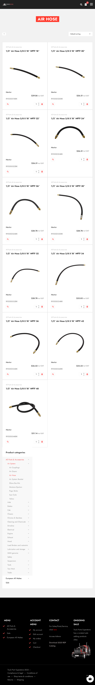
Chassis (10, 514)
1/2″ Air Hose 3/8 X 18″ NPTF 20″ (68, 51)
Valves (11, 499)
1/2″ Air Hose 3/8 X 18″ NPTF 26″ (23, 186)
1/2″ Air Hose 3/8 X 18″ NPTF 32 (22, 253)
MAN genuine (13, 553)
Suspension (12, 561)
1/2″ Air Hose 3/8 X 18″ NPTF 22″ (23, 118)
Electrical (11, 529)
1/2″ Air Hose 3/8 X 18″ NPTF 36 (22, 321)
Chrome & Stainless (15, 518)
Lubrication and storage (16, 549)
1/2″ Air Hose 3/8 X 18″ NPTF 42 (67, 321)
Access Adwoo (55, 636)
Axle (9, 502)
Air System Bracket (16, 479)
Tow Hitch (11, 569)
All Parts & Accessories (14, 47)
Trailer (10, 572)
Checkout (36, 647)
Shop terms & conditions (23, 676)
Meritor (8, 92)
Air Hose (12, 475)
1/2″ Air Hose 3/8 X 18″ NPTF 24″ (68, 118)
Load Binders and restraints (18, 545)
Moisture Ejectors (15, 487)
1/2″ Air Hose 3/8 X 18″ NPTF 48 (22, 388)
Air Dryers (13, 471)
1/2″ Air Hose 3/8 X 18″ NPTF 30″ (68, 186)
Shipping (20, 679)
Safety (10, 557)
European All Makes (13, 578)
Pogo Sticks (13, 491)
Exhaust (10, 537)
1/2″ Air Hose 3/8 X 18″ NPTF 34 (67, 253)
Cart (34, 642)
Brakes (10, 506)
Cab (9, 510)
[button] (42, 104)
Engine (10, 533)
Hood (10, 541)
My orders (37, 638)
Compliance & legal (15, 673)
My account (37, 630)
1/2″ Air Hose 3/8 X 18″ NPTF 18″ (23, 51)
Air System (12, 463)
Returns (10, 679)
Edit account (38, 634)
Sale (7, 582)
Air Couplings (14, 467)
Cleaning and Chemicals (17, 522)
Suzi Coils (13, 495)
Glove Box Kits (14, 483)
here (55, 629)
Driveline (11, 525)
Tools (9, 565)
